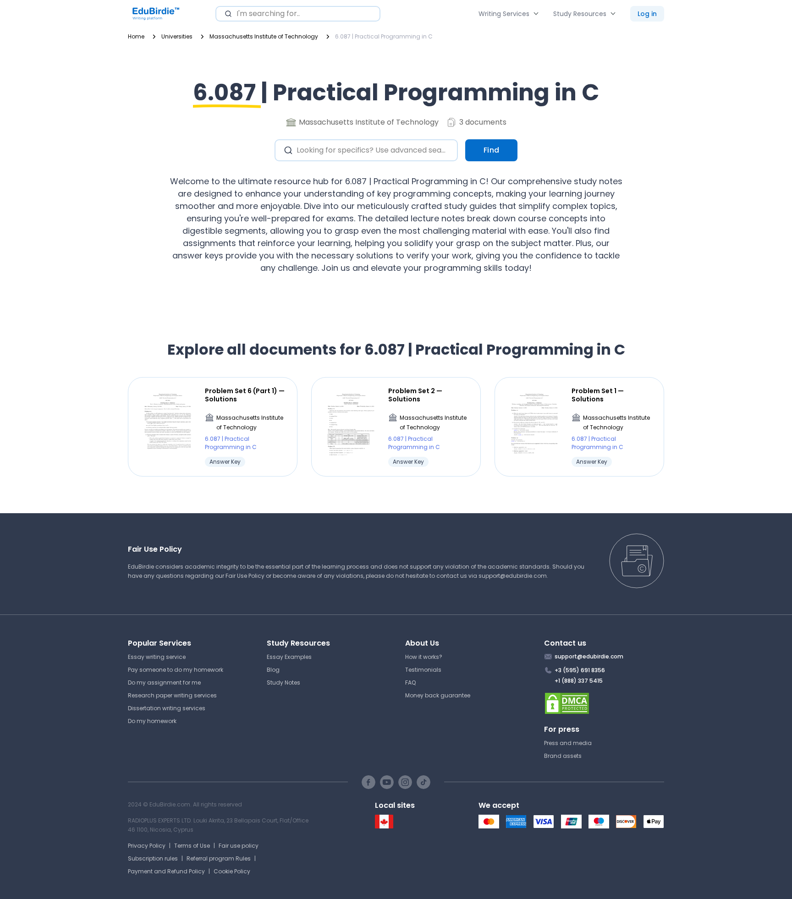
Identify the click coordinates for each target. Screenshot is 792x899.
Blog (273, 670)
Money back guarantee (437, 695)
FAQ (410, 682)
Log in (647, 13)
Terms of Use (192, 846)
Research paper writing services (172, 695)
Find (492, 150)
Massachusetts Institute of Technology (249, 423)
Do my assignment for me (164, 682)
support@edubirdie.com (512, 576)
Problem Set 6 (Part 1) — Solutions (245, 395)
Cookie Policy (232, 871)
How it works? (423, 657)
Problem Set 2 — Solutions (415, 395)
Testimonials (423, 670)
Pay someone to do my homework (175, 670)
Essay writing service (157, 657)
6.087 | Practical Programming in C (231, 443)
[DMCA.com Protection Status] (604, 703)
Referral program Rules (219, 858)
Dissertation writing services (166, 708)
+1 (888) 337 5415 (579, 681)
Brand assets (563, 756)
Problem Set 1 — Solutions (598, 395)
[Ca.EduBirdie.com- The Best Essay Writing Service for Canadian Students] (384, 826)
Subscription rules (153, 858)
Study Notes (283, 682)
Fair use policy (238, 846)
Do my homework (152, 721)
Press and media (568, 743)
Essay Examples (289, 657)
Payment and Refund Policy (166, 871)
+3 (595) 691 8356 (580, 670)
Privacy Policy (146, 846)
